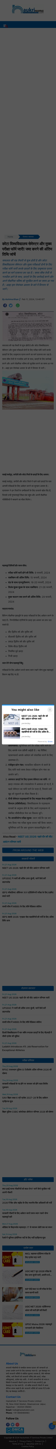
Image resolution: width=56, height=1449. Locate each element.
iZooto (50, 741)
